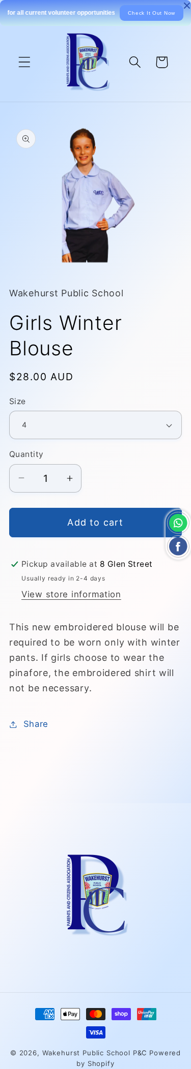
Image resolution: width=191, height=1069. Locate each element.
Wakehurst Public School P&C (95, 1053)
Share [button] (35, 724)
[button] (24, 62)
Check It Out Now (151, 13)
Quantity (26, 454)
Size (17, 401)
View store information (71, 594)
